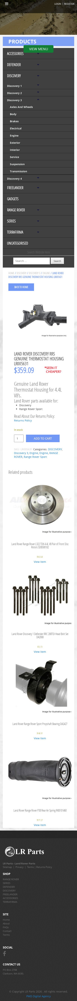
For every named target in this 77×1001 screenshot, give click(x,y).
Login (57, 3)
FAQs (6, 927)
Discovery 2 (14, 93)
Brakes (14, 121)
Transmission (18, 171)
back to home (21, 287)
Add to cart (43, 438)
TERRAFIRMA (15, 232)
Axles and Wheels (21, 107)
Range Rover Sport (35, 457)
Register (69, 3)
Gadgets (13, 198)
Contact (7, 931)
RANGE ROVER (16, 209)
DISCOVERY (14, 75)
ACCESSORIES (15, 53)
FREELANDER (15, 187)
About (6, 923)
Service (14, 157)
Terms (30, 867)
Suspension (17, 164)
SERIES (11, 221)
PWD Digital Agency (38, 996)
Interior (15, 150)
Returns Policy (23, 420)
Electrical (15, 128)
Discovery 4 (14, 178)
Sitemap (7, 867)
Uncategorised (17, 243)
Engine (14, 135)
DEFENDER (14, 64)
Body (13, 114)
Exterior (15, 143)
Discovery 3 (14, 100)
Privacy (20, 867)
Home (11, 273)
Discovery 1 (14, 86)
